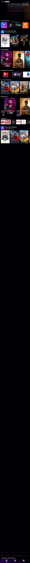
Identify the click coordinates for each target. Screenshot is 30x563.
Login (25, 4)
